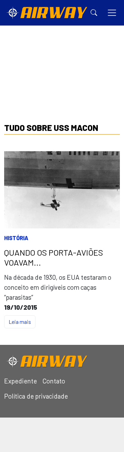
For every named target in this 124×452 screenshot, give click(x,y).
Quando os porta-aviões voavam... (53, 257)
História (16, 238)
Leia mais (20, 321)
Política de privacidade (36, 396)
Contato (53, 381)
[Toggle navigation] (112, 12)
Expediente (20, 381)
